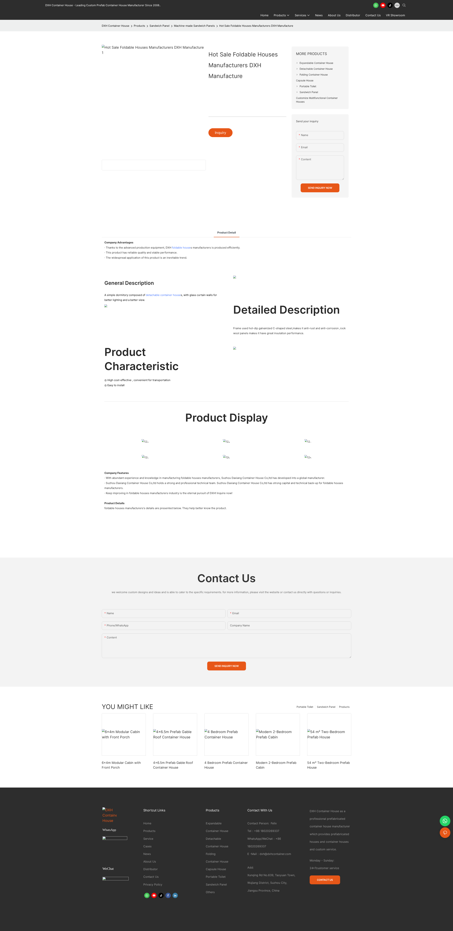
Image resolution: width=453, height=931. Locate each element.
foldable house (181, 247)
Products (139, 25)
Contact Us (151, 876)
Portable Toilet (305, 706)
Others (210, 892)
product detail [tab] (226, 232)
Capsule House (216, 869)
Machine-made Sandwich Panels (194, 25)
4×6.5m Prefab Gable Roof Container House (173, 765)
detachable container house (163, 295)
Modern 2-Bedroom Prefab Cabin (276, 765)
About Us (149, 861)
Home (147, 823)
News (147, 854)
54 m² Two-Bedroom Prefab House (328, 765)
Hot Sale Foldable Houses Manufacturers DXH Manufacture (256, 25)
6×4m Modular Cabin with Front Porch (121, 765)
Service (148, 838)
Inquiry (220, 133)
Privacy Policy (152, 884)
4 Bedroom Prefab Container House (226, 765)
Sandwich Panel (160, 25)
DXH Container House (115, 25)
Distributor (150, 869)
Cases (147, 846)
